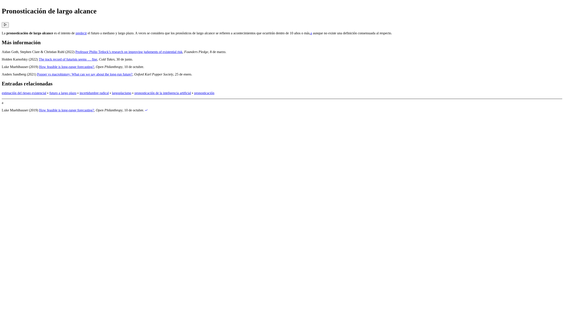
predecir (81, 33)
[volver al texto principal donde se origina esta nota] (146, 110)
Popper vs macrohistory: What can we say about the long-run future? (84, 74)
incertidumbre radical (94, 93)
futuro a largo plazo (62, 93)
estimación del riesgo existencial (24, 93)
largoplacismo (121, 93)
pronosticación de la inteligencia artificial (162, 93)
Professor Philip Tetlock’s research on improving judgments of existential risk (128, 52)
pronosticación (204, 93)
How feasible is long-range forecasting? (66, 67)
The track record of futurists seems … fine (68, 59)
